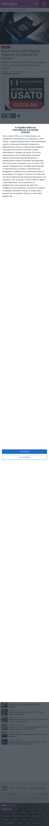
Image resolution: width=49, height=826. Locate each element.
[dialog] (24, 413)
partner (21, 136)
